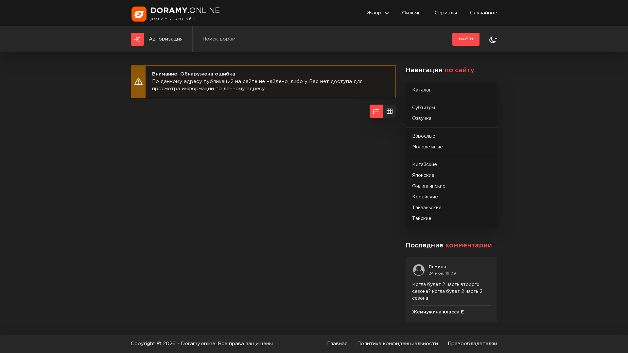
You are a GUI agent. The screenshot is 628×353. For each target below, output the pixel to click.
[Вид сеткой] (389, 111)
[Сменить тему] (493, 39)
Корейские (425, 197)
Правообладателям (472, 344)
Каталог (421, 90)
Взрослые (423, 136)
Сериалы (446, 13)
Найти (466, 39)
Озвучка (421, 119)
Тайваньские (427, 208)
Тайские (421, 219)
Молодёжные (427, 147)
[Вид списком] (376, 111)
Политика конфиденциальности (397, 344)
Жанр (374, 13)
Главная (337, 344)
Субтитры (423, 108)
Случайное (483, 13)
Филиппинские (428, 186)
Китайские (424, 165)
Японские (423, 175)
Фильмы (412, 13)
